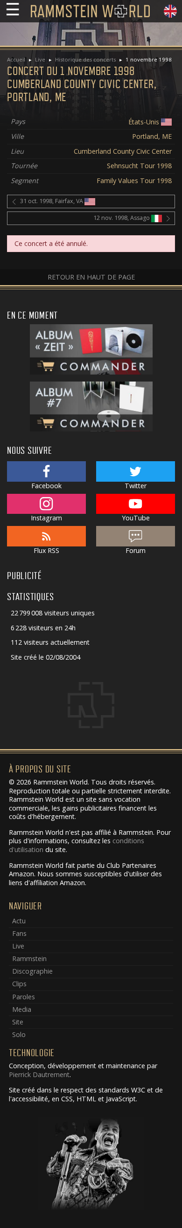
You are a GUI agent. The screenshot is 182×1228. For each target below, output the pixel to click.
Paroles (23, 996)
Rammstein (29, 958)
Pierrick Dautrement (39, 1074)
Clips (19, 983)
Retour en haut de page (91, 277)
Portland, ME (152, 136)
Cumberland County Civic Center (123, 151)
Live (40, 59)
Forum (136, 550)
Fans (19, 933)
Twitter (136, 485)
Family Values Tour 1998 (134, 180)
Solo (19, 1034)
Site (17, 1021)
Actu (19, 920)
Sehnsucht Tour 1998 (139, 165)
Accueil (16, 59)
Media (21, 1009)
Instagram (46, 517)
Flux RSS (46, 550)
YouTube (136, 517)
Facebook (46, 485)
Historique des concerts (85, 59)
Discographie (32, 971)
